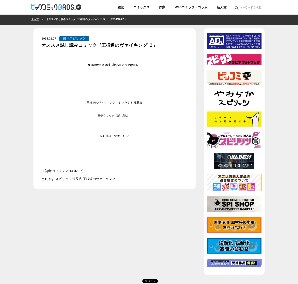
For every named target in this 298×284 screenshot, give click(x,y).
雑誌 (121, 7)
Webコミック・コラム (191, 7)
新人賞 (222, 7)
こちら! (124, 135)
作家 (162, 7)
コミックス (141, 7)
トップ (35, 19)
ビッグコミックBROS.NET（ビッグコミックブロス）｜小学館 (56, 7)
